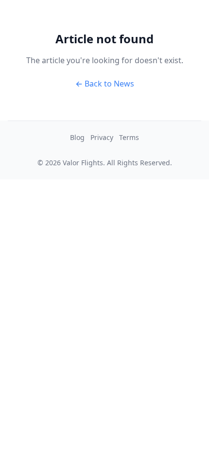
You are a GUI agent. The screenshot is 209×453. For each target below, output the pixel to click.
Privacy (101, 137)
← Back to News (104, 83)
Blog (77, 137)
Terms (129, 137)
